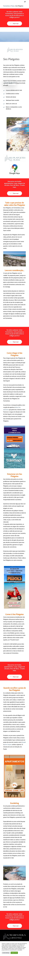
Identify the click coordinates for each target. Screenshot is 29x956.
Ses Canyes (8, 744)
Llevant (24, 742)
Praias (12, 6)
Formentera (6, 6)
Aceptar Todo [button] (14, 952)
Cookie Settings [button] (6, 952)
